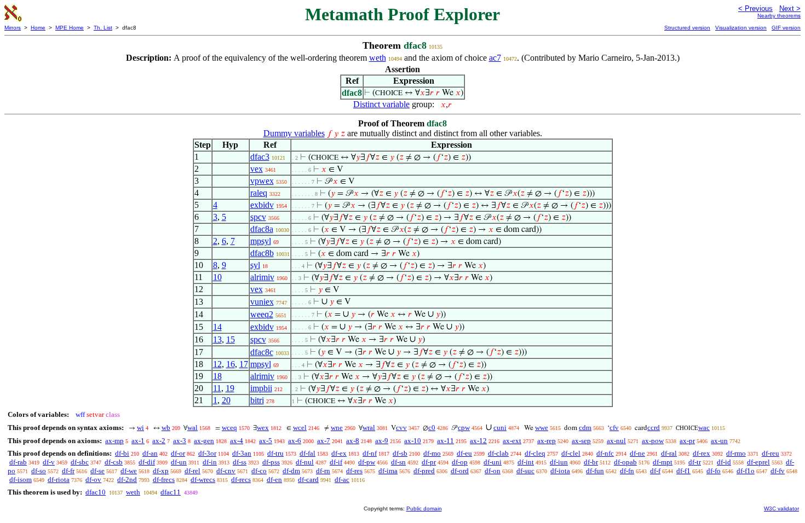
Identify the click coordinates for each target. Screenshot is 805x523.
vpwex (262, 180)
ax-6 (294, 441)
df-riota (59, 479)
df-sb (400, 453)
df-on (493, 471)
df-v (49, 462)
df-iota (560, 471)
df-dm (291, 471)
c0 (431, 427)
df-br (591, 462)
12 (217, 364)
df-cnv (225, 471)
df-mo (432, 453)
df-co (259, 471)
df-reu (770, 453)
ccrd (653, 427)
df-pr (429, 462)
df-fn (627, 471)
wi (140, 427)
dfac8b (262, 253)
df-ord (460, 471)
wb (166, 427)
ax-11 (445, 441)
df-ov (93, 479)
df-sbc (80, 462)
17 (243, 364)
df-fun (595, 471)
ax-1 (138, 441)
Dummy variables (294, 133)
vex (256, 168)
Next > (790, 8)
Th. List (103, 28)
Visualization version (741, 28)
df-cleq (535, 453)
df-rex (701, 453)
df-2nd (127, 479)
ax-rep (546, 441)
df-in (210, 462)
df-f (655, 471)
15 (230, 339)
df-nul (305, 462)
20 (226, 400)
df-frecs (164, 479)
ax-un (719, 441)
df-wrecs (203, 479)
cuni (500, 427)
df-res (354, 471)
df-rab (18, 462)
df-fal (307, 453)
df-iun (559, 462)
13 (217, 339)
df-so (38, 471)
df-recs (241, 479)
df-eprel (758, 462)
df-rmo (736, 453)
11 (217, 388)
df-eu (464, 453)
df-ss (239, 462)
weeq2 (261, 314)
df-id (724, 462)
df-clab (498, 453)
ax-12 (478, 441)
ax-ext (512, 441)
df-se (97, 471)
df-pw (366, 462)
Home (38, 28)
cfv (614, 427)
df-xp (161, 471)
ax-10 (412, 441)
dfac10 (95, 492)
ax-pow (653, 441)
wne (337, 427)
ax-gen (204, 441)
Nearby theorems (779, 16)
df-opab (625, 462)
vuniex (262, 301)
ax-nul (616, 441)
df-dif (147, 462)
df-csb (114, 462)
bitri (257, 400)
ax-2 (158, 441)
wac (704, 427)
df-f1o (746, 471)
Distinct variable (381, 104)
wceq (229, 427)
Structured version (687, 28)
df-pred (424, 471)
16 (230, 364)
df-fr (68, 471)
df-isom (20, 479)
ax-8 (352, 441)
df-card (308, 479)
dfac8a (261, 229)
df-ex (339, 453)
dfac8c (261, 352)
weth (377, 57)
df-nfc (605, 453)
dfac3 (259, 156)
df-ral (669, 453)
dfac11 (170, 492)
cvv (401, 427)
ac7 (495, 57)
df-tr (694, 462)
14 (217, 327)
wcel (300, 427)
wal (192, 427)
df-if (336, 462)
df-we (128, 471)
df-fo (713, 471)
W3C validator (781, 508)
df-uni (493, 462)
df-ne (637, 453)
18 (217, 376)
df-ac (342, 479)
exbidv (262, 205)
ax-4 (236, 441)
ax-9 (381, 441)
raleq (258, 192)
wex (263, 427)
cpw (464, 427)
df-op (460, 462)
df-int (526, 462)
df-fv (778, 471)
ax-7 (323, 441)
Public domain (424, 508)
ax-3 (179, 441)
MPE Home (69, 28)
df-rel (192, 471)
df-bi (122, 453)
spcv (258, 217)
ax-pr (687, 441)
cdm (585, 427)
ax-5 (265, 441)
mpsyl (260, 241)
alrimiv (262, 277)
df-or (178, 453)
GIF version (786, 28)
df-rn (323, 471)
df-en (274, 479)
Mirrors (12, 28)
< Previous (755, 8)
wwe (541, 427)
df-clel (570, 453)
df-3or (207, 453)
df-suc (525, 471)
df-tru (275, 453)
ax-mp (114, 441)
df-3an (241, 453)
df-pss (271, 462)
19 (230, 388)
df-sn (398, 462)
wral (369, 427)
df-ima (388, 471)
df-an (150, 453)
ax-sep (581, 441)
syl (255, 265)
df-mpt (662, 462)
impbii (261, 388)
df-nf (370, 453)
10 (217, 277)
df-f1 (683, 471)
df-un (179, 462)
